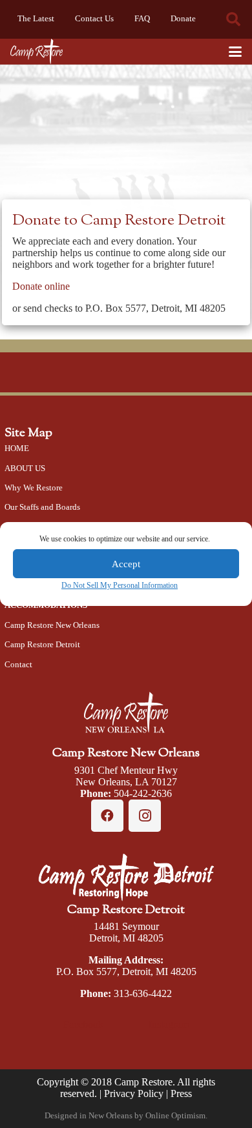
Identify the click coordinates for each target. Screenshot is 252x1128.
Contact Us (94, 18)
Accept (126, 564)
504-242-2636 (143, 793)
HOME (17, 448)
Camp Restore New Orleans (52, 625)
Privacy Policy (133, 1093)
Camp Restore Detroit (42, 644)
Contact (18, 664)
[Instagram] (145, 816)
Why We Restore (34, 487)
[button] (233, 19)
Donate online (41, 286)
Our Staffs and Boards (42, 507)
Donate (183, 18)
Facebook (83, 1024)
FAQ (142, 18)
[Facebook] (107, 816)
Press (181, 1093)
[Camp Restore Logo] (36, 52)
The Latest (35, 18)
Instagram (169, 1024)
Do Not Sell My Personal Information (119, 585)
